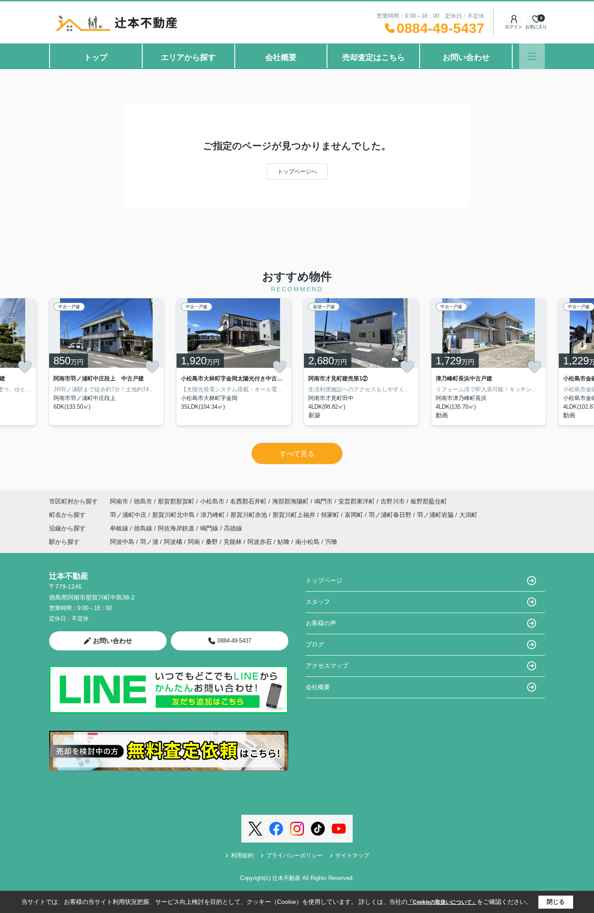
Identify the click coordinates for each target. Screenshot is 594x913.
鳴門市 (323, 501)
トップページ (324, 580)
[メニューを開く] (532, 56)
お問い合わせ (466, 57)
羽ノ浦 (149, 541)
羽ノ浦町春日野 (391, 514)
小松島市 (212, 501)
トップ (95, 57)
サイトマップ (352, 855)
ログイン (513, 26)
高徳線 (233, 528)
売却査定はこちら (373, 57)
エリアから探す (188, 57)
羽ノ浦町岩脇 (436, 514)
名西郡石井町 (248, 501)
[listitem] (106, 361)
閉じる (556, 901)
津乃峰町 (213, 514)
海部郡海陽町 (290, 501)
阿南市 (119, 501)
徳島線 (144, 528)
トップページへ (297, 171)
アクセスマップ (327, 665)
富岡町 (355, 514)
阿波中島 (122, 541)
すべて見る (297, 453)
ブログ (315, 644)
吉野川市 (392, 501)
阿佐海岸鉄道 (177, 528)
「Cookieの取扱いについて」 (442, 902)
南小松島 (307, 541)
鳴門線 (210, 528)
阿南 (194, 541)
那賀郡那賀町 (176, 501)
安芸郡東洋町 (356, 501)
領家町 (331, 514)
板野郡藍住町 (428, 501)
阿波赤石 (259, 541)
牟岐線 (120, 528)
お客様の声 (321, 623)
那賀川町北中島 (174, 514)
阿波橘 (173, 541)
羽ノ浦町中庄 (129, 514)
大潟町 (468, 514)
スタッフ (318, 601)
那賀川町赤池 (249, 514)
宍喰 (331, 541)
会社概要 (281, 57)
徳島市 (143, 501)
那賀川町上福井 (295, 514)
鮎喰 (283, 541)
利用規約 (242, 855)
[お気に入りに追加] (25, 366)
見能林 (233, 541)
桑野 (212, 541)
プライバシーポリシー (294, 855)
